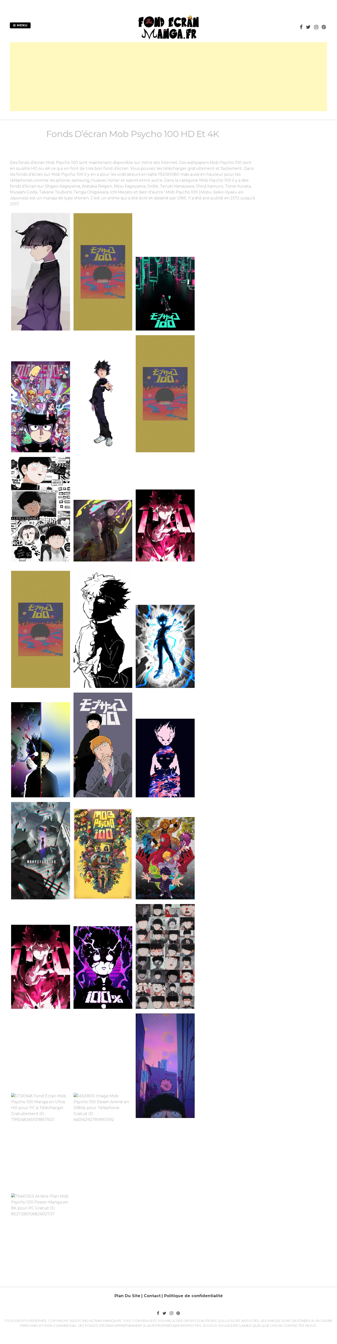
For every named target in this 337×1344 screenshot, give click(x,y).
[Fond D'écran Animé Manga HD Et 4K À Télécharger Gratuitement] (168, 39)
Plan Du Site (127, 1295)
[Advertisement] (168, 76)
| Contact (151, 1295)
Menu (22, 25)
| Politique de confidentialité (192, 1295)
